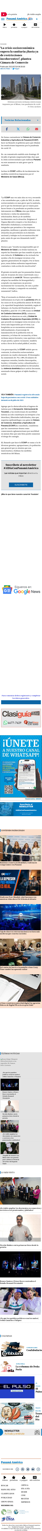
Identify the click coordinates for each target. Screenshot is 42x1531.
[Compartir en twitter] (18, 129)
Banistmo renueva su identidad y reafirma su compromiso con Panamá (18, 863)
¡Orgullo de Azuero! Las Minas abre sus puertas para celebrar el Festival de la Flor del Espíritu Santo (11, 1160)
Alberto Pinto (5, 69)
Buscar (4, 1485)
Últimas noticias (10, 1053)
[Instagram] (38, 1469)
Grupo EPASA (7, 1501)
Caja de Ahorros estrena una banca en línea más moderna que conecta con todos (20, 932)
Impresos (25, 1502)
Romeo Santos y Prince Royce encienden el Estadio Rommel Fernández (18, 1282)
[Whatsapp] (17, 1469)
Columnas (6, 1336)
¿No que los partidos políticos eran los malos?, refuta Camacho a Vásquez (12, 1074)
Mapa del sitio (8, 1489)
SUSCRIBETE (21, 485)
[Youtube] (33, 1469)
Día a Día (25, 1488)
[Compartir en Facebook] (7, 129)
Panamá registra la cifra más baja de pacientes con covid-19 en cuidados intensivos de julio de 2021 (20, 397)
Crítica (24, 1485)
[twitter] (28, 1469)
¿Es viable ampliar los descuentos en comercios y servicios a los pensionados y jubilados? (20, 1209)
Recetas (25, 1498)
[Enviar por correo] (36, 129)
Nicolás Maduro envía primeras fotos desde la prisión (11, 1116)
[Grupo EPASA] (7, 1519)
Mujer (24, 1492)
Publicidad (6, 1497)
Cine (23, 1495)
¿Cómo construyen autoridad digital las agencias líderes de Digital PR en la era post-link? (20, 1004)
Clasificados (7, 1493)
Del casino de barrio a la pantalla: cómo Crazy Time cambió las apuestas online (19, 968)
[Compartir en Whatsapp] (28, 129)
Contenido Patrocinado (13, 830)
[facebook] (23, 1469)
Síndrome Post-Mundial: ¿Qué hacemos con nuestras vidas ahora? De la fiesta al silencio (18, 898)
